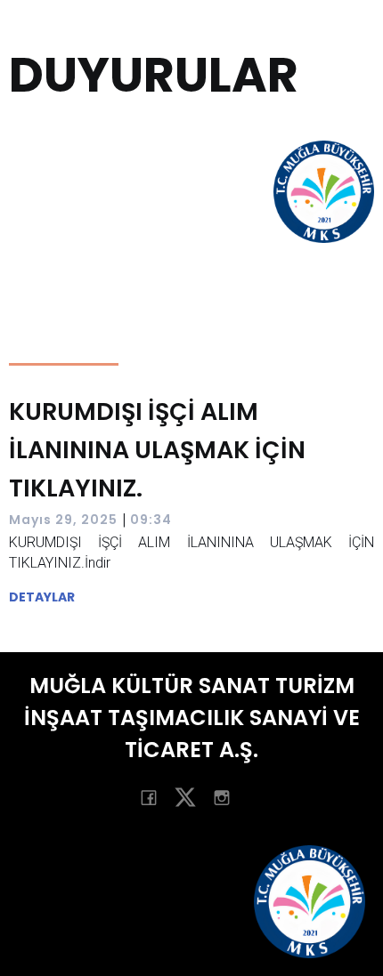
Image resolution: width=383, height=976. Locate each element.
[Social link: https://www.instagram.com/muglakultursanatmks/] (228, 796)
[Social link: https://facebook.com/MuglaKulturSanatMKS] (155, 796)
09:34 (151, 519)
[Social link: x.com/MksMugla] (192, 796)
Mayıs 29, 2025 (63, 519)
